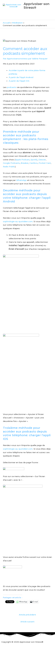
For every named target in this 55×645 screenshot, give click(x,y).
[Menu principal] (27, 16)
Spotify (34, 159)
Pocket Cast (45, 163)
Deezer (42, 159)
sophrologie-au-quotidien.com (18, 221)
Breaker (24, 163)
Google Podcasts (11, 163)
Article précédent (27, 615)
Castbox (33, 163)
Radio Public (9, 166)
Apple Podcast (22, 159)
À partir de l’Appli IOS (19, 81)
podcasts (11, 87)
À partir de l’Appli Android (21, 77)
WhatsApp (21, 180)
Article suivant (27, 621)
